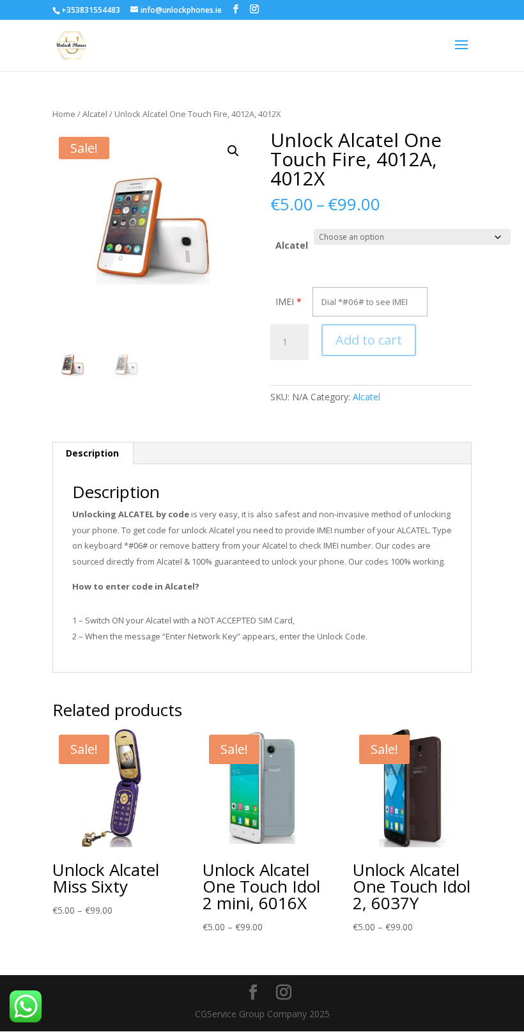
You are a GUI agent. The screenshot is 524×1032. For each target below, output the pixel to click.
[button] (233, 150)
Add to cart (368, 339)
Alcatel (94, 114)
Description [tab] (92, 453)
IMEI (284, 301)
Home (63, 114)
